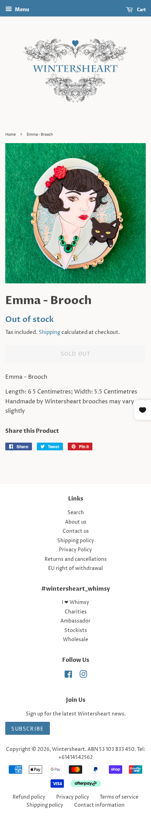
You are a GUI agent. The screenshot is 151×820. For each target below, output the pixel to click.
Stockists (75, 630)
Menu (21, 9)
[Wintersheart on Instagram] (83, 676)
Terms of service (119, 797)
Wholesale (75, 640)
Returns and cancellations (76, 559)
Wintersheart (68, 749)
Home (10, 134)
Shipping (49, 332)
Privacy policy (72, 797)
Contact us (76, 531)
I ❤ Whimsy (75, 602)
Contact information (99, 805)
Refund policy (29, 797)
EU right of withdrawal (75, 568)
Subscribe (27, 728)
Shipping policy (75, 541)
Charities (76, 612)
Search (75, 513)
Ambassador (75, 621)
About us (75, 522)
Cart (141, 9)
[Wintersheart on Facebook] (68, 676)
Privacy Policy (75, 550)
